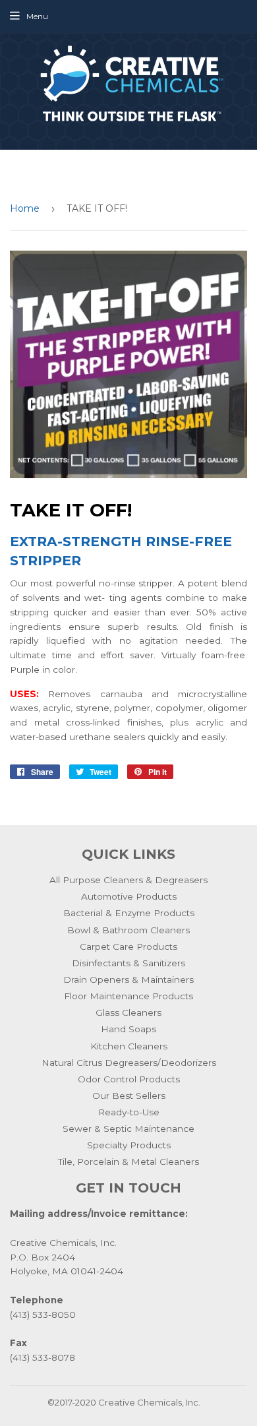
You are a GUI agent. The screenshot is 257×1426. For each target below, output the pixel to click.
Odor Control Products (129, 1079)
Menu (37, 16)
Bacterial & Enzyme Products (128, 913)
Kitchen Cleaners (128, 1046)
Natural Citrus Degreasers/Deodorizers (129, 1062)
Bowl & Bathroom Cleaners (128, 930)
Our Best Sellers (128, 1095)
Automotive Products (129, 896)
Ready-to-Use (128, 1112)
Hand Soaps (128, 1029)
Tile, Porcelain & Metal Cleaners (128, 1161)
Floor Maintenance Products (128, 996)
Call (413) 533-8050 (128, 169)
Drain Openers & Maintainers (128, 979)
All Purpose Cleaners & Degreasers (128, 880)
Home (25, 208)
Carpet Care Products (128, 946)
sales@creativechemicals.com (128, 183)
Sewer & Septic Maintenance (128, 1128)
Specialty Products (129, 1145)
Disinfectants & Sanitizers (128, 963)
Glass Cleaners (128, 1012)
